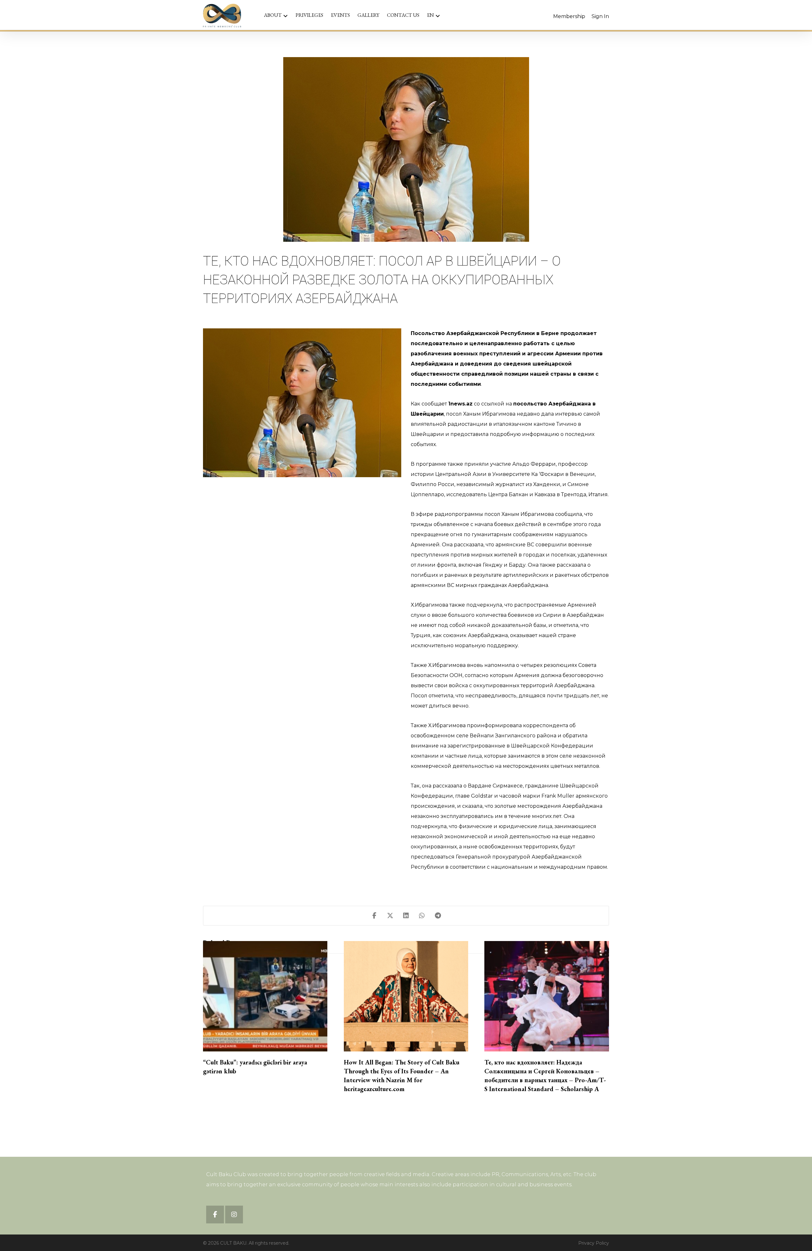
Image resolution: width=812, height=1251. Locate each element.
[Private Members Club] (222, 15)
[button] (374, 915)
